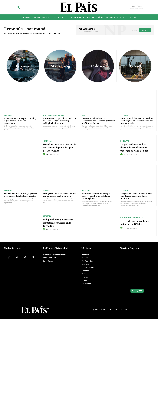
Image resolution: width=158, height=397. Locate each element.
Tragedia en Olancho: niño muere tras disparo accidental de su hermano (136, 196)
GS (47, 154)
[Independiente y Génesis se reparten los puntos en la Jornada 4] (22, 223)
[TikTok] (24, 257)
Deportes (8, 115)
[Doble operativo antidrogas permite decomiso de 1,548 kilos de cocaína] (21, 176)
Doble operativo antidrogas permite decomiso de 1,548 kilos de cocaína (20, 194)
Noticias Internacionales (53, 115)
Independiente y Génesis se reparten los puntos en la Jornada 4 (58, 222)
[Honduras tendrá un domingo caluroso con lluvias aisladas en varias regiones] (98, 176)
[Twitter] (33, 257)
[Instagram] (16, 257)
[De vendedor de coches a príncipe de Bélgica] (100, 223)
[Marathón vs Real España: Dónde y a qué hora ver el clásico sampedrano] (21, 101)
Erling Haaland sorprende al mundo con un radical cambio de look (59, 194)
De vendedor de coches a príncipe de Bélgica (134, 222)
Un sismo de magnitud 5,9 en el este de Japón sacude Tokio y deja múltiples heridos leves (59, 120)
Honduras (47, 141)
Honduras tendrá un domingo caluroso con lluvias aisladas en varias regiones (96, 196)
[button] (18, 7)
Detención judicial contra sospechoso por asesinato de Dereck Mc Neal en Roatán (98, 120)
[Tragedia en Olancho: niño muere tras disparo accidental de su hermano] (137, 176)
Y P (47, 229)
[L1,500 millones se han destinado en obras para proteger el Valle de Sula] (100, 148)
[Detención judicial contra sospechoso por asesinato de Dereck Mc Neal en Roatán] (98, 101)
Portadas (85, 115)
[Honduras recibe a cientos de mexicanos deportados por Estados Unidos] (22, 148)
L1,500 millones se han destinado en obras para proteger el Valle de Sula (134, 147)
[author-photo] (44, 154)
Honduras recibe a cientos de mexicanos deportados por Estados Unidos (59, 147)
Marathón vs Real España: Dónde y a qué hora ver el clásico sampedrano (20, 120)
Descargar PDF (137, 291)
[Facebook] (8, 257)
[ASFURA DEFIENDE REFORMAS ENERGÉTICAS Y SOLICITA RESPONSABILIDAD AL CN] (137, 270)
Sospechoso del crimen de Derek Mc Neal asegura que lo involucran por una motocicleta (137, 120)
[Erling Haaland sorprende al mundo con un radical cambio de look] (59, 176)
